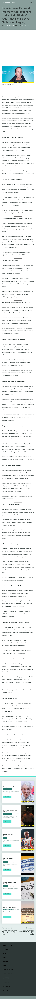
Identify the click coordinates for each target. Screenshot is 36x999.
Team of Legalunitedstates (8, 25)
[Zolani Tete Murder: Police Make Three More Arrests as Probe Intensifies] (27, 840)
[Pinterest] (11, 88)
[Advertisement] (18, 48)
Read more (7, 796)
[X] (7, 88)
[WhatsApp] (15, 88)
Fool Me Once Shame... (9, 907)
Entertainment (7, 789)
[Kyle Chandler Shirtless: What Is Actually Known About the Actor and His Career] (27, 816)
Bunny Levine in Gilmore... (11, 787)
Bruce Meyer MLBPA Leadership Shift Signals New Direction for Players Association (26, 932)
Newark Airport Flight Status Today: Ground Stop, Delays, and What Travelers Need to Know (9, 932)
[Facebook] (3, 88)
